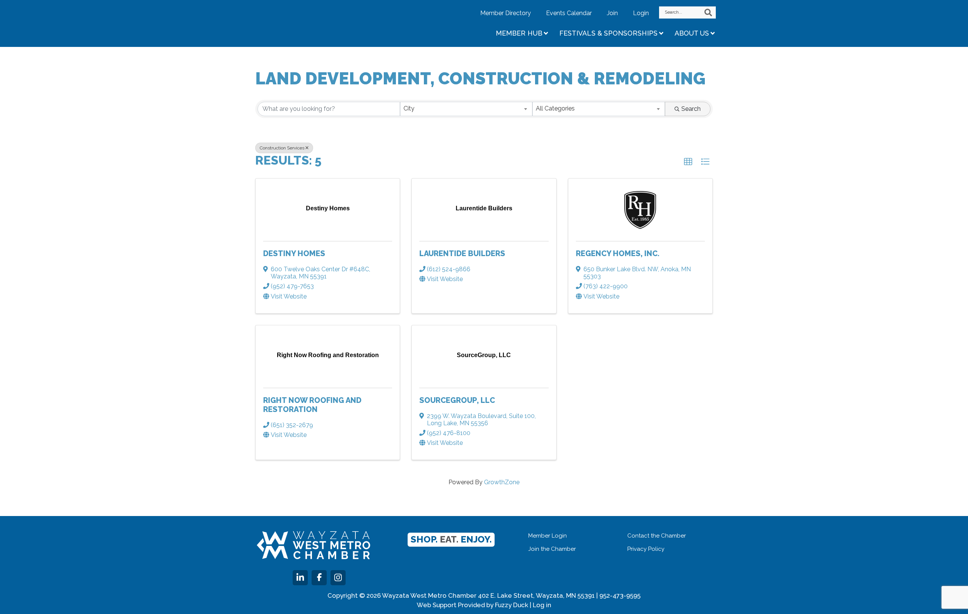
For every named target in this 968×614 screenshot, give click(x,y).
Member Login (547, 535)
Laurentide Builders (462, 253)
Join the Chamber (552, 549)
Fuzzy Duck (511, 605)
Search (691, 108)
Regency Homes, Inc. (617, 253)
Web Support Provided (451, 605)
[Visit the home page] (313, 545)
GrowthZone (502, 482)
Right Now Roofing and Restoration (312, 405)
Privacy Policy (645, 549)
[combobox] (466, 109)
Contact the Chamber (656, 535)
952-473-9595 (620, 595)
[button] (688, 161)
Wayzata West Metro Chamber (316, 23)
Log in (542, 605)
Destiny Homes (294, 253)
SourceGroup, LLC (457, 400)
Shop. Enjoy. (451, 539)
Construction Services (282, 148)
